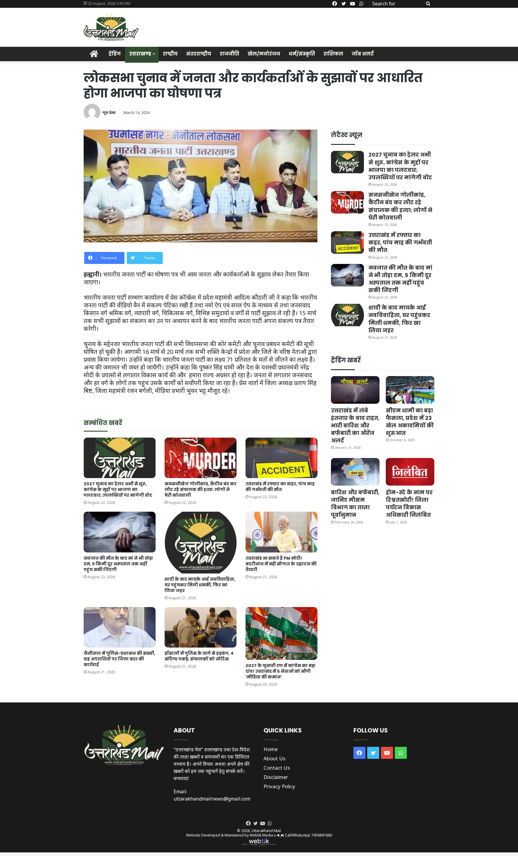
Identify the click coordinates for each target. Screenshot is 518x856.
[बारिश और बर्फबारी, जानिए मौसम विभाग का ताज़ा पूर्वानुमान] (355, 471)
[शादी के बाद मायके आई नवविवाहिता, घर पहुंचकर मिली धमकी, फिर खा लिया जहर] (201, 542)
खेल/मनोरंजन (264, 53)
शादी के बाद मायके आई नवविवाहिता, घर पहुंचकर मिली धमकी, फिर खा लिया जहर (200, 585)
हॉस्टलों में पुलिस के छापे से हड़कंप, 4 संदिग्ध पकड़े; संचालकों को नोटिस (199, 656)
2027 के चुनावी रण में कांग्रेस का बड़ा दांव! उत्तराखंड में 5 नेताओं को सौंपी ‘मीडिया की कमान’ (280, 671)
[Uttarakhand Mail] (111, 27)
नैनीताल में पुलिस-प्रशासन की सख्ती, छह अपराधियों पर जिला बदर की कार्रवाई (119, 659)
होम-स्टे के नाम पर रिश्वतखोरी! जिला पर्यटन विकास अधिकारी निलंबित (409, 504)
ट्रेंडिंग (115, 53)
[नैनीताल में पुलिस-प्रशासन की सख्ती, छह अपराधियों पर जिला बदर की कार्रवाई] (120, 627)
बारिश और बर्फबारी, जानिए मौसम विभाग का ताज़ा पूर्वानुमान (355, 504)
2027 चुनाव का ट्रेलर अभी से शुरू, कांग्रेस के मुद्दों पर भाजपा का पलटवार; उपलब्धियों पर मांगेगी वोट (118, 489)
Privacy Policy (279, 786)
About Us (274, 758)
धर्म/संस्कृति (302, 53)
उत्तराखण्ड (140, 53)
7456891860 (321, 835)
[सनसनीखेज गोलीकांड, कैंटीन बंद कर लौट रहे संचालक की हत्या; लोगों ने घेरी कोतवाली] (201, 458)
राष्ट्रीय (170, 53)
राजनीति (229, 53)
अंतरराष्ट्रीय (198, 53)
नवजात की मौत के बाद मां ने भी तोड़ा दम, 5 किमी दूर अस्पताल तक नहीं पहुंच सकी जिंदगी (118, 564)
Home (270, 749)
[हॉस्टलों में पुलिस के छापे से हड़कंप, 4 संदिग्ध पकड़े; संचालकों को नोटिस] (201, 627)
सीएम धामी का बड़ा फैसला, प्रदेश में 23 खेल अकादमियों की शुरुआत (410, 422)
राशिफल (333, 53)
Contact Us (276, 767)
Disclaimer (275, 777)
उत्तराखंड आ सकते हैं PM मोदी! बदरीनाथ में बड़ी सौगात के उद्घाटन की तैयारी (281, 564)
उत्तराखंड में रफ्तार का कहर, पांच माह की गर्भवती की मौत (280, 486)
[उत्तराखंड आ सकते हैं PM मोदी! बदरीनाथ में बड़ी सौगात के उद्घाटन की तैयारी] (281, 532)
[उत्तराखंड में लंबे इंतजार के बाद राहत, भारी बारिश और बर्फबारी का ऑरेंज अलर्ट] (355, 389)
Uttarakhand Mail (266, 830)
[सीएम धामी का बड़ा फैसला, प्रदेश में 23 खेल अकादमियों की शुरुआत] (410, 389)
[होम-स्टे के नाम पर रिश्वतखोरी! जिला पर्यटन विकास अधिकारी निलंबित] (410, 471)
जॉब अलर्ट (363, 53)
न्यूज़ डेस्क (108, 112)
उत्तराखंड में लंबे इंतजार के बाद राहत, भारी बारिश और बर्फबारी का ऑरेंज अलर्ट (355, 425)
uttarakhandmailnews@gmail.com (212, 798)
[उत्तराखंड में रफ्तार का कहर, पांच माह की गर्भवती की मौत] (281, 458)
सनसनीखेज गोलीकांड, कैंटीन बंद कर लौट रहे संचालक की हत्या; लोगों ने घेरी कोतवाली (201, 489)
